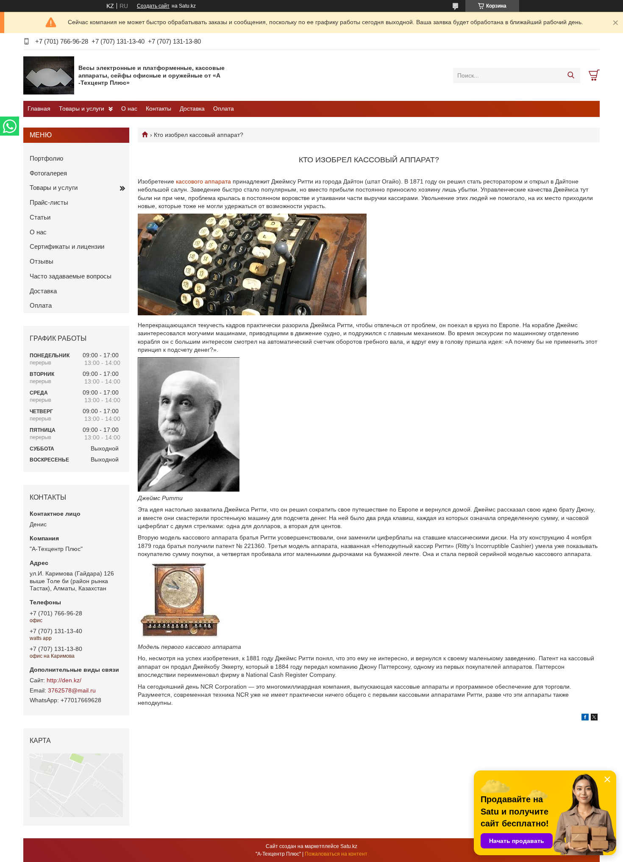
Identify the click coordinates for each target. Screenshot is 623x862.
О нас (129, 108)
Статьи (40, 217)
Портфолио (46, 158)
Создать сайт (153, 6)
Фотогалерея (48, 173)
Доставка (192, 108)
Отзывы (41, 261)
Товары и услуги (81, 108)
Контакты (158, 108)
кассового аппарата (203, 181)
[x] (594, 718)
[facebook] (585, 718)
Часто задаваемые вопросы (70, 276)
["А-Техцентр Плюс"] (48, 75)
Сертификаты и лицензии (67, 246)
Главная (39, 108)
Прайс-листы (49, 202)
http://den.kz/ (64, 680)
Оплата (223, 108)
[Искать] (570, 75)
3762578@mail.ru (72, 690)
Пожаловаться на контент (336, 854)
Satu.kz (348, 846)
